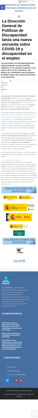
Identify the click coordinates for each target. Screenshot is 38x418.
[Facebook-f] (12, 380)
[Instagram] (21, 380)
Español (24, 1)
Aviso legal (7, 394)
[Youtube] (16, 380)
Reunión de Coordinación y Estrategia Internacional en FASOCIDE (11, 335)
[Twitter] (7, 380)
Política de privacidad (19, 394)
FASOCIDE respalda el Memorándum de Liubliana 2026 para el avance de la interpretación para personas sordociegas (12, 326)
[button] (2, 7)
